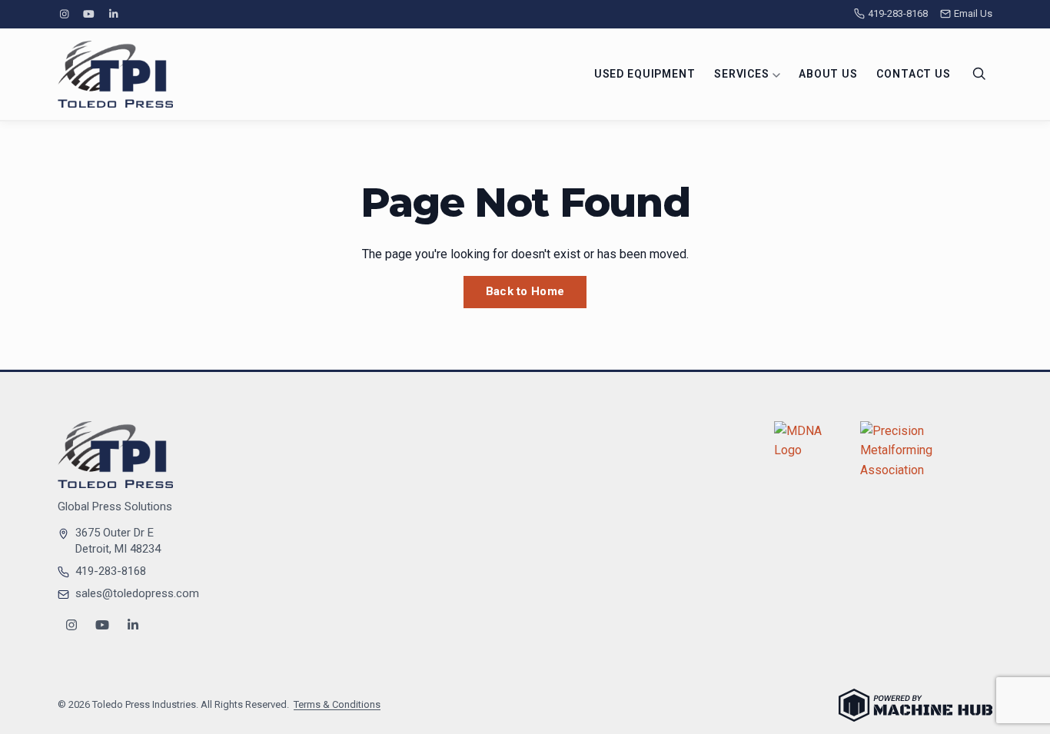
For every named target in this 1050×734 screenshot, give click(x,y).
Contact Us (913, 74)
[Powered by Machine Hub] (915, 705)
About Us (828, 74)
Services (743, 74)
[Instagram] (64, 14)
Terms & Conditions (337, 704)
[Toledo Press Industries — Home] (115, 74)
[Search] (979, 74)
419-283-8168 (898, 13)
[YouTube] (88, 14)
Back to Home (525, 291)
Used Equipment (645, 74)
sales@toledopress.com (137, 593)
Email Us (973, 13)
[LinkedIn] (114, 14)
